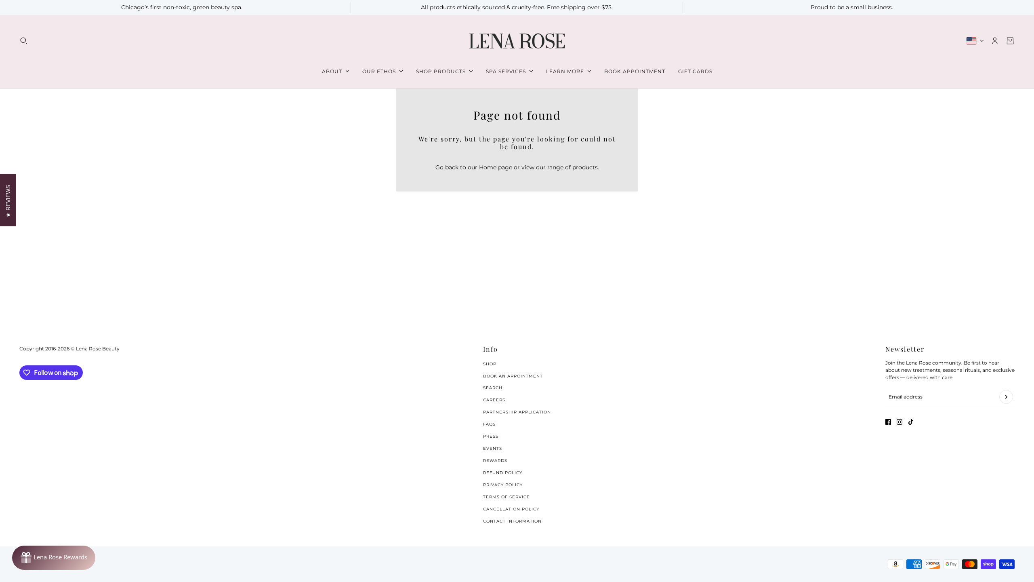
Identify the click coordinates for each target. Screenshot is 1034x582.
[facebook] (888, 422)
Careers (494, 400)
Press (490, 436)
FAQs (489, 424)
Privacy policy (503, 484)
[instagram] (899, 422)
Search (492, 387)
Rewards (495, 460)
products (585, 167)
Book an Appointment (513, 376)
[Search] (23, 40)
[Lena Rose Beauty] (517, 41)
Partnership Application (517, 412)
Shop (489, 364)
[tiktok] (910, 422)
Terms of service (506, 497)
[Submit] (1006, 397)
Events (492, 448)
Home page (495, 167)
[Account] (994, 40)
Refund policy (502, 472)
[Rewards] (53, 558)
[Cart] (1010, 40)
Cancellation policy (511, 509)
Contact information (512, 521)
